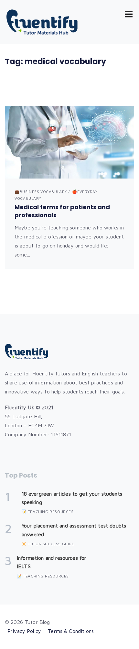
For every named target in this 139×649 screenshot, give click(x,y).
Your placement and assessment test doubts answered (74, 530)
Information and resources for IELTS (51, 562)
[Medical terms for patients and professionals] (69, 142)
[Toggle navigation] (129, 14)
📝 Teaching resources (48, 511)
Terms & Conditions (71, 631)
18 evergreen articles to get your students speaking (72, 498)
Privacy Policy (24, 631)
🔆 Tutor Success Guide (48, 543)
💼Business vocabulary (41, 191)
